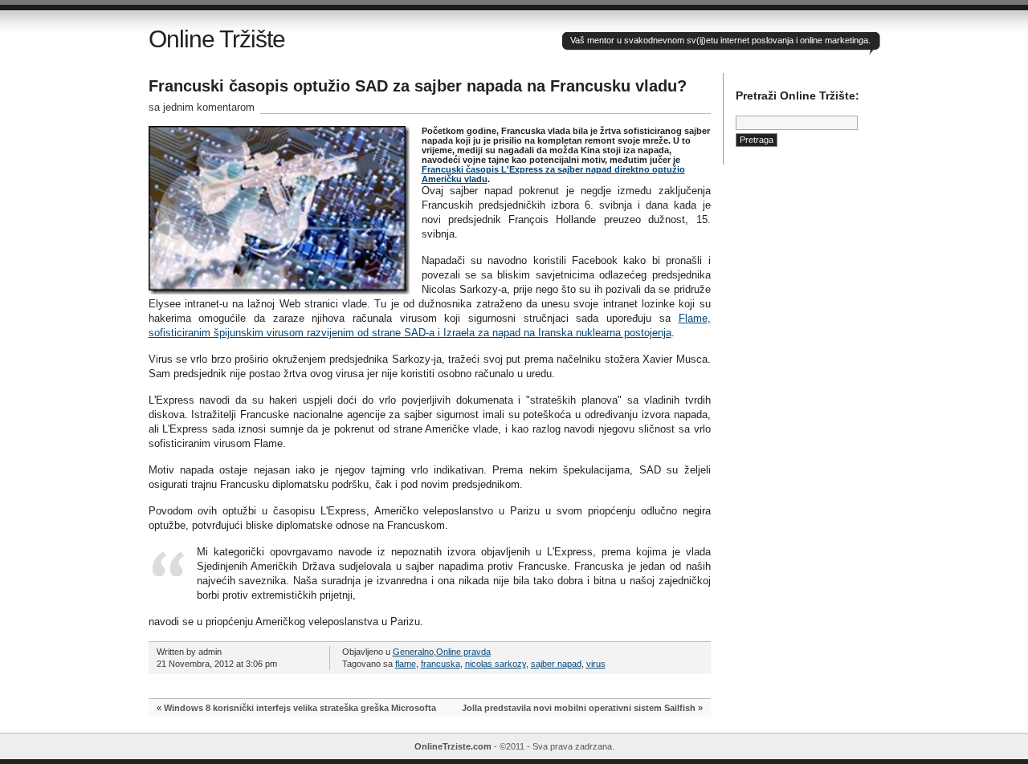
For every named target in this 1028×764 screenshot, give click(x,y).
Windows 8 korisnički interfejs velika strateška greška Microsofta (300, 708)
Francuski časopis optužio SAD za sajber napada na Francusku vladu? (418, 86)
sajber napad (556, 663)
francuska (440, 663)
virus (596, 663)
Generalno (413, 651)
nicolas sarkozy (495, 663)
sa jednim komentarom (202, 107)
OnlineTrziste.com (453, 746)
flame (405, 663)
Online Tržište (217, 39)
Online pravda (463, 651)
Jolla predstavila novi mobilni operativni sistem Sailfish (579, 708)
